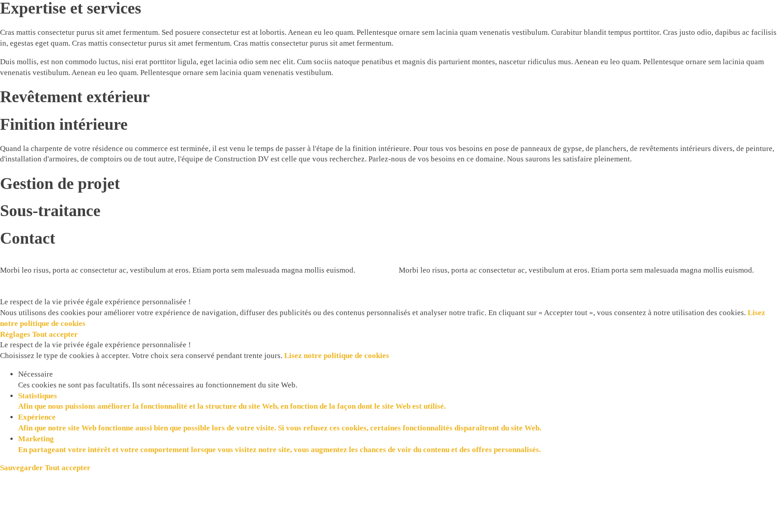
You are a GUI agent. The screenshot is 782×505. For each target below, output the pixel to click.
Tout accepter (55, 334)
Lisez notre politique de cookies (336, 355)
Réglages (16, 334)
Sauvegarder (22, 467)
